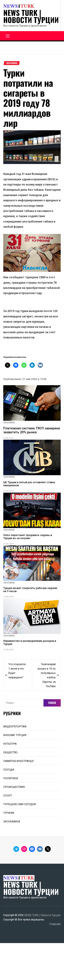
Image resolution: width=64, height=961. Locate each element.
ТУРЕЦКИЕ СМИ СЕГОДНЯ (19, 804)
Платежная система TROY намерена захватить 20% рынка (31, 430)
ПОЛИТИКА (10, 778)
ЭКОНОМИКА (11, 63)
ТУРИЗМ (8, 812)
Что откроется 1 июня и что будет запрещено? (17, 671)
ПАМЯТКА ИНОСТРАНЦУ (18, 761)
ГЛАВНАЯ (55, 924)
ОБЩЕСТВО (10, 752)
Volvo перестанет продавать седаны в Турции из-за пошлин (27, 537)
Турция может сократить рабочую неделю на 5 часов (30, 590)
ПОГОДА (8, 769)
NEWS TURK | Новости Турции (31, 16)
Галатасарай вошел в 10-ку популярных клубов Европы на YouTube (47, 675)
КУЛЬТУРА (10, 743)
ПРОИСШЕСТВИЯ (14, 787)
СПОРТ (7, 795)
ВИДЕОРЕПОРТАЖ (15, 726)
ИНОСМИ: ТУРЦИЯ (14, 735)
